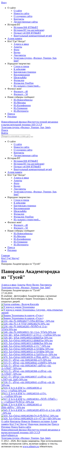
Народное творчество (39, 424)
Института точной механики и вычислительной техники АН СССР (29, 123)
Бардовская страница (25, 72)
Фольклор (19, 80)
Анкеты (18, 47)
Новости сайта (21, 13)
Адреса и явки (21, 44)
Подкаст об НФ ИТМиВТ (27, 33)
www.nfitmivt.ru (31, 446)
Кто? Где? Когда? (18, 424)
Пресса (11, 113)
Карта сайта (24, 427)
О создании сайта (23, 16)
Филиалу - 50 (21, 94)
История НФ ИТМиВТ (26, 27)
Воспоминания (22, 74)
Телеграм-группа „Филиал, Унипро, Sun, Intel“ (26, 287)
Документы (20, 55)
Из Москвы (20, 102)
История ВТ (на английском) (29, 30)
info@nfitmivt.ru (9, 435)
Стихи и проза (21, 66)
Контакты (19, 19)
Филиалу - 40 (21, 91)
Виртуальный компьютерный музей (33, 35)
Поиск (14, 427)
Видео (17, 52)
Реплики (12, 116)
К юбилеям (19, 69)
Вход (4, 2)
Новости (25, 421)
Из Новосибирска (23, 100)
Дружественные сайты (26, 21)
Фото (16, 49)
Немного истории (40, 421)
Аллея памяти (14, 38)
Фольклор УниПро (24, 83)
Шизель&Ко (20, 77)
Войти (4, 133)
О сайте (18, 10)
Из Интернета (21, 111)
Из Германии (20, 108)
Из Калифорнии (22, 105)
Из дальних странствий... (27, 86)
